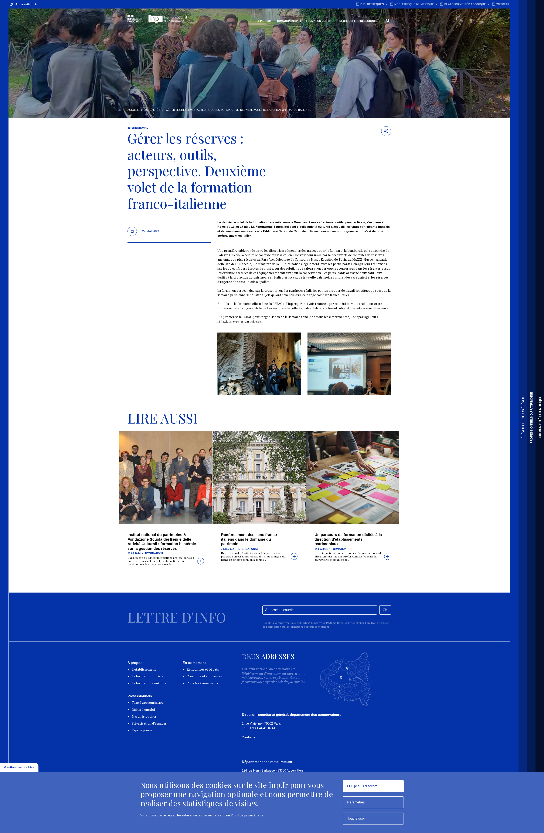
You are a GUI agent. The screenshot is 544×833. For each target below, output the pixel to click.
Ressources (369, 21)
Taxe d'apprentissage (148, 703)
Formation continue (320, 21)
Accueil (133, 109)
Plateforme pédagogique (465, 4)
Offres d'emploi (143, 710)
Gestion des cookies (19, 767)
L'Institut (264, 21)
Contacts (248, 737)
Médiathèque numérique (414, 4)
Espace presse (142, 730)
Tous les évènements (202, 683)
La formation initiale (147, 676)
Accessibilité (26, 4)
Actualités (152, 109)
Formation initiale (289, 21)
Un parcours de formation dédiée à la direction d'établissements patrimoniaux (348, 539)
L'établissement (144, 669)
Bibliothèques (372, 4)
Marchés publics (144, 716)
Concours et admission (204, 676)
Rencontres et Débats (203, 669)
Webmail (503, 4)
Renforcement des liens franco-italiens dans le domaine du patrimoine (249, 539)
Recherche (347, 21)
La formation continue (149, 683)
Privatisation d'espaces (149, 723)
